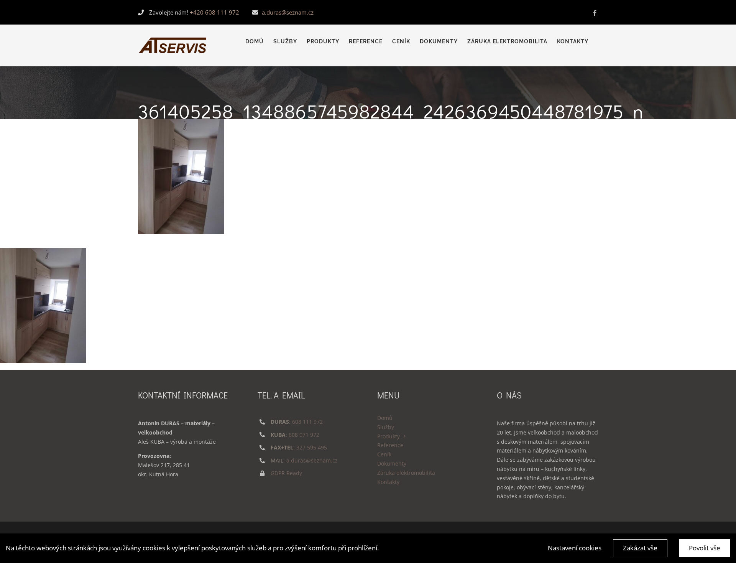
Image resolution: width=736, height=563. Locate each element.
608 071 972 (304, 434)
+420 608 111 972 (214, 12)
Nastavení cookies (574, 547)
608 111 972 (307, 421)
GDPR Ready (286, 473)
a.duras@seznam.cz (288, 12)
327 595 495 (311, 447)
